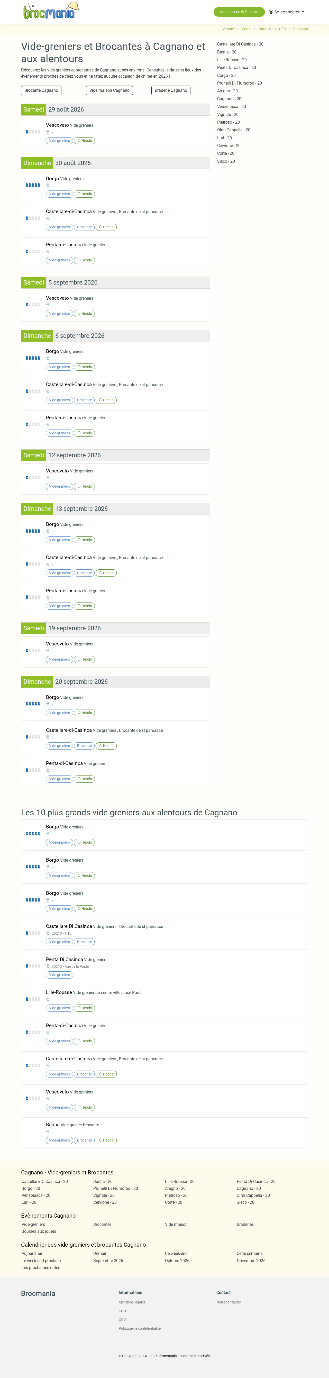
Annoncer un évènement (239, 12)
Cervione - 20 (229, 145)
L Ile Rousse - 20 (232, 59)
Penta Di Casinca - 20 (236, 67)
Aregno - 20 (227, 90)
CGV (122, 1319)
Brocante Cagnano (41, 90)
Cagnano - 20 (229, 98)
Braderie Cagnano (171, 90)
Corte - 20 (225, 153)
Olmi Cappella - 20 (233, 129)
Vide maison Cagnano (109, 90)
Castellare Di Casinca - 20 (240, 44)
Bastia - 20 (226, 52)
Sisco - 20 (226, 161)
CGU (122, 1311)
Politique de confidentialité (140, 1328)
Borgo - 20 (226, 75)
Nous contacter (228, 1302)
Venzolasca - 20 (231, 106)
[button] (286, 11)
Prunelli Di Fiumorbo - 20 (239, 83)
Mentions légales (132, 1302)
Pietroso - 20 (228, 122)
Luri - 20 (224, 137)
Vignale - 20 (228, 114)
